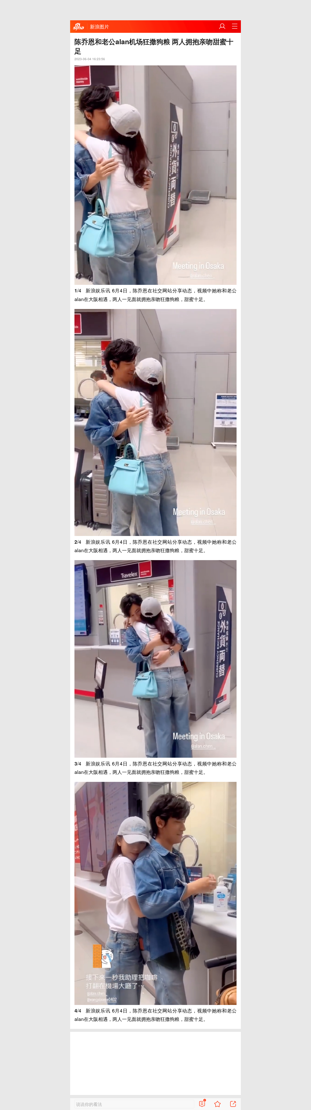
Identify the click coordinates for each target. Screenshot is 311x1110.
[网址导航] (234, 26)
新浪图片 (99, 26)
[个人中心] (222, 26)
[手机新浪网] (78, 27)
